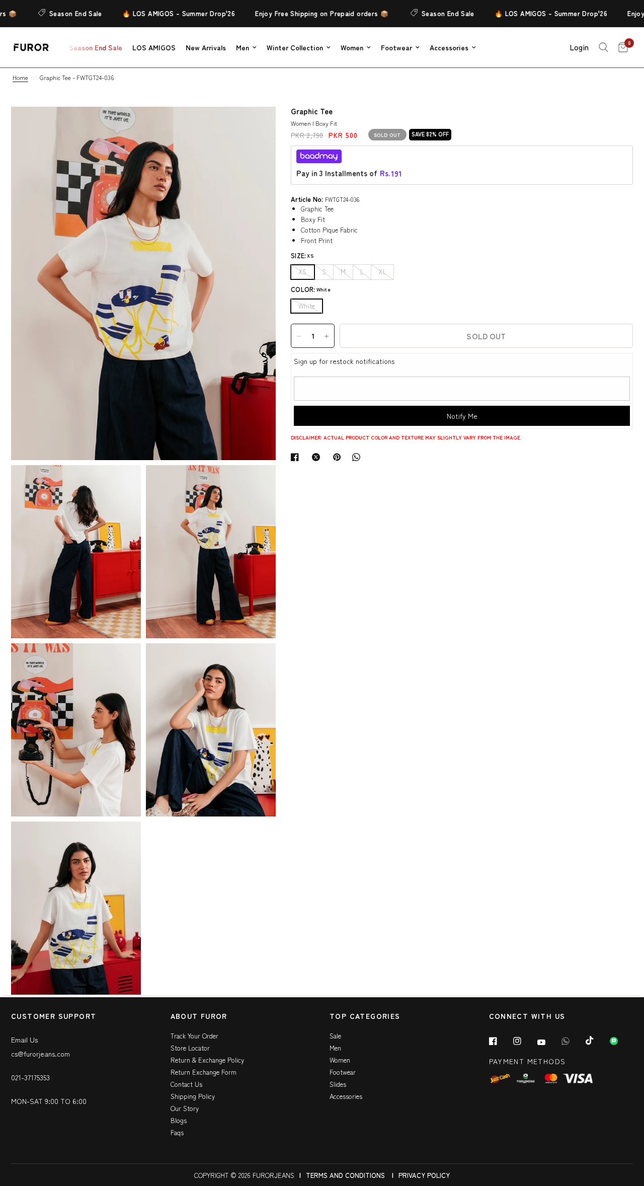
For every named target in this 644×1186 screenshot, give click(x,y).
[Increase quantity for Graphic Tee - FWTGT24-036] (326, 336)
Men (242, 47)
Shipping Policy (193, 1096)
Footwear (396, 47)
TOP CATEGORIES (365, 1016)
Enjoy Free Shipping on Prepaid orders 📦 (304, 13)
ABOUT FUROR (199, 1016)
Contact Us (186, 1084)
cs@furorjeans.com (40, 1054)
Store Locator (190, 1048)
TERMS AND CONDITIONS (345, 1175)
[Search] (603, 47)
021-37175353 (30, 1077)
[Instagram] (524, 1041)
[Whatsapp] (572, 1041)
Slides (338, 1084)
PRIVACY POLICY (424, 1175)
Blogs (179, 1120)
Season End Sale (58, 13)
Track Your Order (194, 1036)
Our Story (185, 1108)
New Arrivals (206, 47)
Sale (335, 1036)
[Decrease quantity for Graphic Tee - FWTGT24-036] (298, 336)
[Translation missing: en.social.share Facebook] (297, 457)
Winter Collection (295, 47)
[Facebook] (500, 1041)
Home (20, 77)
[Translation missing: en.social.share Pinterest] (339, 457)
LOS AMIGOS (154, 47)
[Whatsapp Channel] (621, 1041)
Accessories (449, 47)
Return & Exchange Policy (207, 1060)
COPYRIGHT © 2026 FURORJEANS (244, 1175)
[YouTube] (548, 1042)
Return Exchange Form (203, 1072)
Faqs (177, 1132)
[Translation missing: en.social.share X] (318, 457)
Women (352, 47)
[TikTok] (597, 1040)
